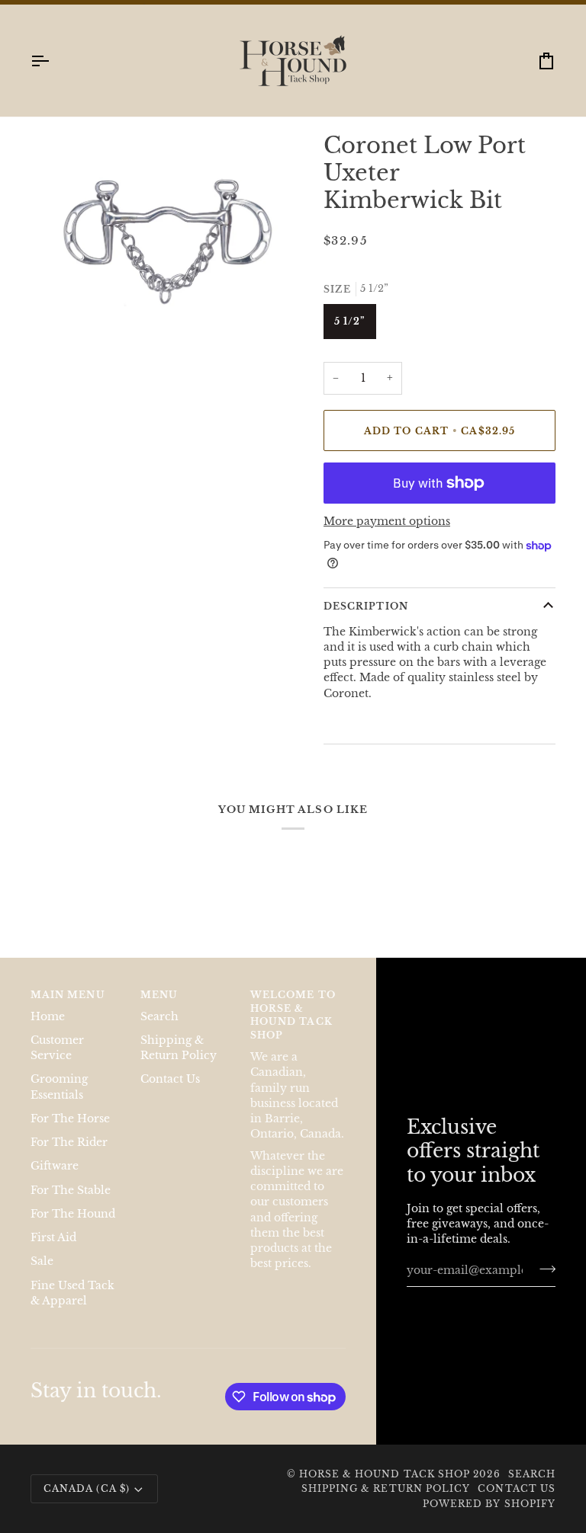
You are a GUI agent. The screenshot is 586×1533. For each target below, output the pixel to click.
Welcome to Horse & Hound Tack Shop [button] (293, 1015)
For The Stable (71, 1190)
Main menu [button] (68, 994)
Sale (42, 1261)
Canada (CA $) (86, 1488)
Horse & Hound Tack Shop (386, 1474)
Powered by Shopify (489, 1503)
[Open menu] (53, 61)
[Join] (542, 1268)
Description (366, 606)
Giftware (55, 1166)
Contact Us (170, 1079)
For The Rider (69, 1142)
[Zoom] (59, 287)
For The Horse (70, 1118)
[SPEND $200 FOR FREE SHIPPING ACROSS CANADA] (293, 2)
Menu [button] (159, 994)
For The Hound (73, 1214)
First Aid (53, 1237)
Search (159, 1016)
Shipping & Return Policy (386, 1488)
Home (48, 1016)
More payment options (387, 521)
